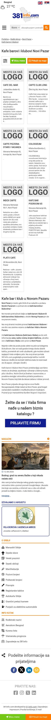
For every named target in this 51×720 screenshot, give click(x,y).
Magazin (6, 439)
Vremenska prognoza (16, 636)
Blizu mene (13, 717)
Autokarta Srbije (13, 596)
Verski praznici (13, 558)
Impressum (14, 710)
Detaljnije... (6, 496)
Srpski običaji (12, 563)
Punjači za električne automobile (21, 607)
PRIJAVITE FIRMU (25, 423)
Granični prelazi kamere (17, 601)
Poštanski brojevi (14, 580)
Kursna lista (11, 630)
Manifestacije (12, 569)
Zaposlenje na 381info (16, 641)
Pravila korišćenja (27, 710)
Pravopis (10, 585)
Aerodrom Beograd (15, 625)
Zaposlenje (42, 707)
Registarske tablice (15, 590)
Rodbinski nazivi (13, 620)
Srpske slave (12, 553)
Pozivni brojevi (13, 574)
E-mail (38, 710)
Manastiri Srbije (13, 547)
